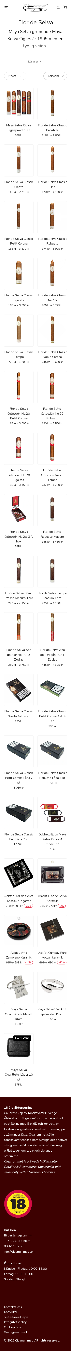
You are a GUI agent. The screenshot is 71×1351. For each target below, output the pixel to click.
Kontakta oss (13, 1307)
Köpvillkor (10, 1312)
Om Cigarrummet (15, 1332)
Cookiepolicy (12, 1327)
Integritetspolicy (15, 1322)
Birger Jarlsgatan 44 (18, 1235)
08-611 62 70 (14, 1246)
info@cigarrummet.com (19, 1252)
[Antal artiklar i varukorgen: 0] (65, 7)
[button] (35, 61)
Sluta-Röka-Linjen (16, 1317)
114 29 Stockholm (17, 1241)
